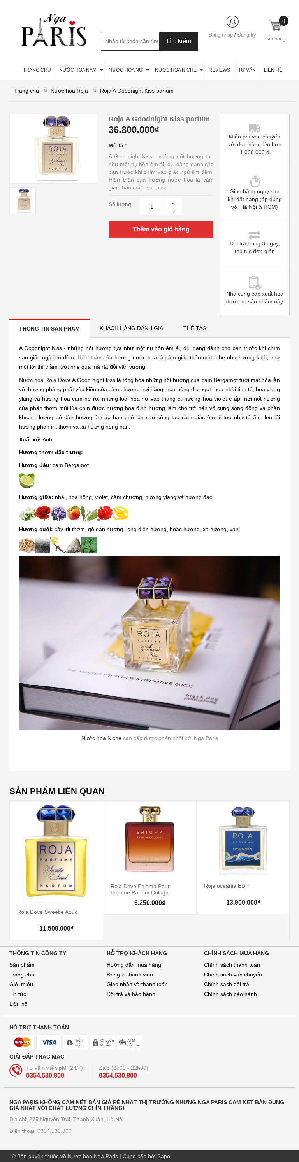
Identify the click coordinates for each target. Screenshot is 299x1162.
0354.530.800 (45, 1075)
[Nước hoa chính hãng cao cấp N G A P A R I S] (50, 29)
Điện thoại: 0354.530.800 (40, 1131)
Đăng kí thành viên (130, 974)
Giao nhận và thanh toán (137, 984)
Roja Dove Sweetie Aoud (47, 912)
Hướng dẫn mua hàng (134, 965)
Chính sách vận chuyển (233, 974)
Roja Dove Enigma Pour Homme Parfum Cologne (141, 889)
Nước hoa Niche (101, 738)
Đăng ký (246, 35)
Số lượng (120, 204)
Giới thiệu (21, 984)
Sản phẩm (22, 965)
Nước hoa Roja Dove (45, 380)
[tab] (49, 328)
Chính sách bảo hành (230, 994)
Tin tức (17, 994)
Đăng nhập (221, 35)
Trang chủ (21, 974)
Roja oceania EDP (226, 886)
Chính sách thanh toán (232, 965)
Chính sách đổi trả (226, 984)
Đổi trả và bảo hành (131, 994)
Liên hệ (18, 1004)
